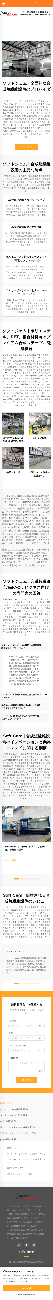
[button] (16, 878)
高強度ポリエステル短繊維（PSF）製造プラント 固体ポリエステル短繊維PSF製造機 (13, 439)
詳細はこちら (13, 423)
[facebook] (26, 1245)
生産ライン (12, 1148)
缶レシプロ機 (39, 437)
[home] (26, 13)
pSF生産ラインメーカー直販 (19, 1174)
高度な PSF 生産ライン (17, 1168)
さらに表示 (10, 860)
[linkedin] (19, 1245)
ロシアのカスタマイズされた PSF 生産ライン (26, 1161)
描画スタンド (13, 472)
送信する (26, 1080)
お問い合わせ (27, 146)
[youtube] (34, 1245)
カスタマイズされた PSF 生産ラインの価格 (26, 1153)
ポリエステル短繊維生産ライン (40, 474)
